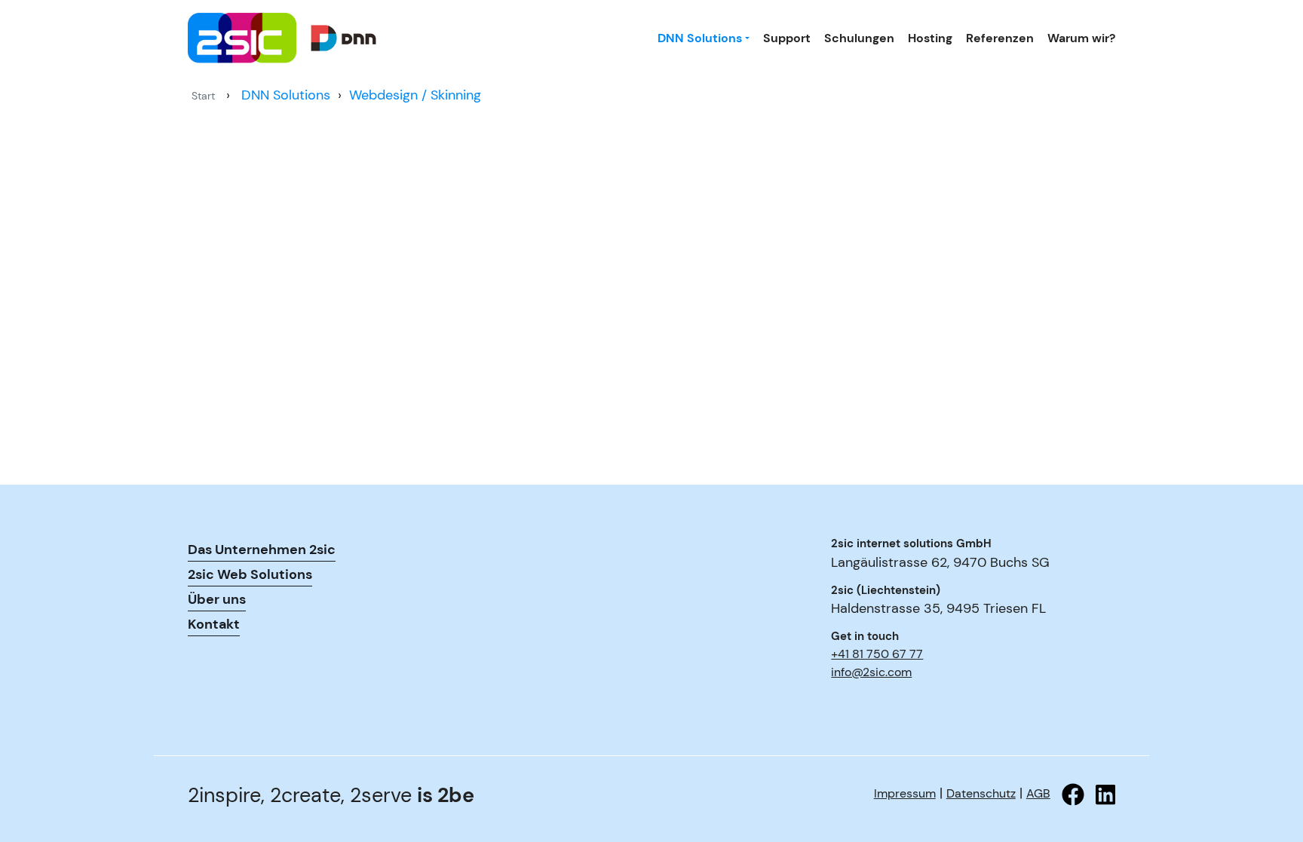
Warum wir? (1081, 38)
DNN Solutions (700, 38)
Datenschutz (981, 793)
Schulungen (859, 38)
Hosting (930, 38)
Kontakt (214, 624)
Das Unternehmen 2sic (262, 549)
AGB (1038, 793)
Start (203, 96)
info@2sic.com (871, 672)
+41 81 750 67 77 (877, 654)
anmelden (852, 696)
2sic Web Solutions (250, 574)
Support (787, 38)
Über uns (217, 599)
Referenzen (1000, 38)
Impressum (905, 793)
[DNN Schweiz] (323, 38)
